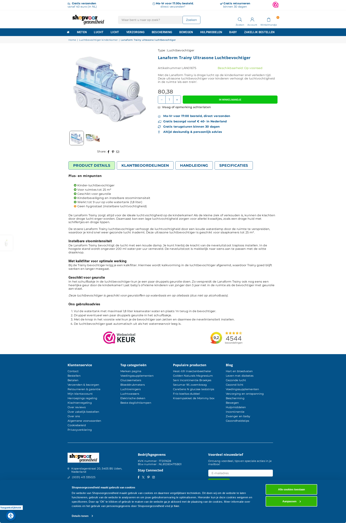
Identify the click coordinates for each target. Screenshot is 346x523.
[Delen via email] (117, 151)
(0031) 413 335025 (83, 477)
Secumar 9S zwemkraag (190, 384)
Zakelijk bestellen (259, 32)
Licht (115, 32)
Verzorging (135, 32)
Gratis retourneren (236, 3)
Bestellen (74, 375)
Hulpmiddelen (211, 32)
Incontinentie (235, 411)
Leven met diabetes (240, 375)
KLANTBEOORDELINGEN (145, 165)
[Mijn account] (252, 19)
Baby (233, 32)
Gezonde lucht (236, 380)
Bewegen (186, 32)
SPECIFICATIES (233, 165)
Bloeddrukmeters (132, 384)
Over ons (74, 416)
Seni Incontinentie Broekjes (192, 380)
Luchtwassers (129, 393)
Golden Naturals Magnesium (193, 375)
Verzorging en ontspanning (245, 393)
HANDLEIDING (194, 165)
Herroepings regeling (82, 398)
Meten (82, 32)
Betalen (73, 380)
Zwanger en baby (238, 416)
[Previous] (75, 88)
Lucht (98, 32)
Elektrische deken (132, 398)
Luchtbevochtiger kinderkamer (98, 40)
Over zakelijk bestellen (83, 411)
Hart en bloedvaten (239, 371)
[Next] (141, 88)
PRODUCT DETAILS (91, 165)
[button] (268, 19)
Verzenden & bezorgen (83, 384)
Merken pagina (130, 371)
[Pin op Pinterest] (113, 151)
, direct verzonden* (175, 5)
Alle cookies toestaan (291, 489)
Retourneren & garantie (84, 389)
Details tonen (80, 515)
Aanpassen (289, 501)
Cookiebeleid (77, 425)
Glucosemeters (130, 380)
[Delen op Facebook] (108, 151)
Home (72, 40)
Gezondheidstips (237, 420)
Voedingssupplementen (137, 375)
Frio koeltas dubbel (186, 393)
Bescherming (162, 32)
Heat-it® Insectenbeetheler (192, 371)
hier (176, 506)
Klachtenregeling (80, 402)
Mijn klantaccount (80, 393)
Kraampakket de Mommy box (194, 398)
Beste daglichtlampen (135, 402)
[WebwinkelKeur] (275, 5)
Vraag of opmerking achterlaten (186, 107)
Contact (73, 371)
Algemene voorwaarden (84, 420)
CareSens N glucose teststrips (193, 389)
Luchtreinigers (130, 389)
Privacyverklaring (80, 429)
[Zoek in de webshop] (240, 19)
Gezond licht (234, 384)
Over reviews (77, 407)
